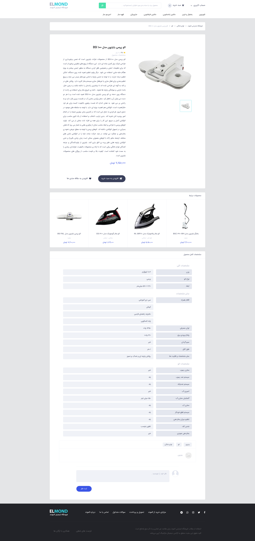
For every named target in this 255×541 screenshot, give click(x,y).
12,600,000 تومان (69, 242)
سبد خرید (177, 5)
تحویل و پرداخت (136, 512)
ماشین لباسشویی (169, 14)
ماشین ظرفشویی (150, 14)
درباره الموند (90, 512)
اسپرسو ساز (107, 14)
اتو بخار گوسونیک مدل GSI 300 (108, 233)
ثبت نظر (84, 488)
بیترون (188, 444)
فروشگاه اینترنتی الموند (179, 529)
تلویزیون (202, 14)
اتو (179, 444)
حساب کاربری (199, 5)
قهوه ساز (121, 14)
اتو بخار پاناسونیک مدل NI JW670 (147, 233)
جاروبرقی (133, 14)
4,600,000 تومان (186, 242)
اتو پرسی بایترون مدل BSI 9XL (69, 233)
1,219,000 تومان (108, 242)
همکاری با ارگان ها (61, 531)
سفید (186, 238)
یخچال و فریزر (187, 14)
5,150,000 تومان (147, 242)
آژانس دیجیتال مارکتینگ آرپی (167, 533)
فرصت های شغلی (84, 531)
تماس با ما (104, 512)
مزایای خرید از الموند (157, 512)
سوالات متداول (119, 512)
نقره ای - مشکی (147, 238)
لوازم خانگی (168, 444)
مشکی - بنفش (108, 238)
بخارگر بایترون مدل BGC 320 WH (186, 233)
